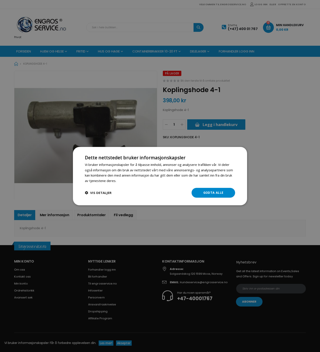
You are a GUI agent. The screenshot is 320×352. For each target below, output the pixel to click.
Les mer (123, 181)
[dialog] (160, 176)
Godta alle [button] (213, 192)
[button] (98, 192)
